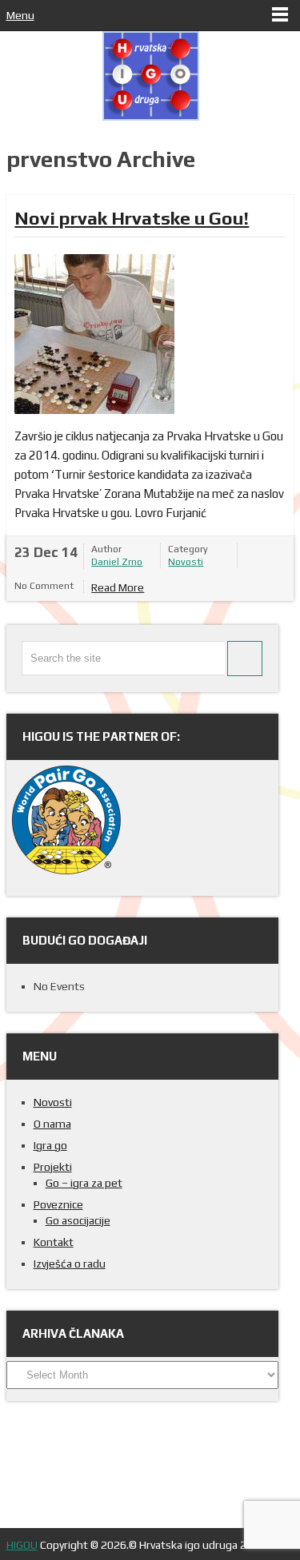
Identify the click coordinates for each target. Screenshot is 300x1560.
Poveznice (58, 1204)
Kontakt (54, 1242)
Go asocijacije (78, 1220)
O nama (52, 1123)
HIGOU (22, 1544)
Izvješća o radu (70, 1263)
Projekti (53, 1166)
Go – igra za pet (84, 1182)
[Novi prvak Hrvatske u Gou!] (94, 334)
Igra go (50, 1145)
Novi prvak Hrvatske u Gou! (131, 218)
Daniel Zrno (116, 561)
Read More (117, 587)
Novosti (185, 561)
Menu (20, 15)
